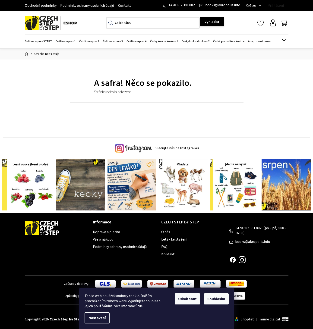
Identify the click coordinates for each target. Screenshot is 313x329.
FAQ (164, 246)
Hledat (212, 21)
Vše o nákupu (103, 239)
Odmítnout (187, 298)
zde (140, 306)
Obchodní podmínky (41, 5)
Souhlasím (216, 298)
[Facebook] (232, 259)
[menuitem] (39, 41)
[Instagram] (242, 259)
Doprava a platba (106, 232)
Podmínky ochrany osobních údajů (87, 5)
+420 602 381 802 (181, 5)
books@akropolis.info (222, 5)
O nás (165, 232)
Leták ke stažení (174, 239)
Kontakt (124, 5)
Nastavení (97, 317)
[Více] (281, 40)
